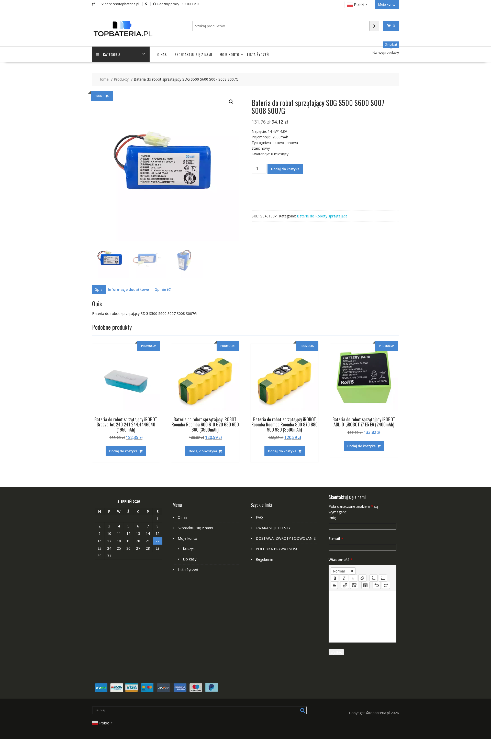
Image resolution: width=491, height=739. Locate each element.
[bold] (335, 578)
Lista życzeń (258, 54)
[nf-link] (345, 585)
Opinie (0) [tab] (162, 289)
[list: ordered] (374, 578)
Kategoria (111, 54)
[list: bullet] (383, 578)
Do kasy (189, 559)
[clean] (362, 578)
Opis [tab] (98, 289)
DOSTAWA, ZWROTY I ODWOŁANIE (286, 538)
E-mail (336, 538)
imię (332, 517)
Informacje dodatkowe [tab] (128, 289)
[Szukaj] (374, 26)
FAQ (259, 517)
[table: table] (365, 585)
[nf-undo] (377, 585)
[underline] (353, 578)
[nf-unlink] (354, 585)
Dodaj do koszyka (285, 169)
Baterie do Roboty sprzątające (322, 216)
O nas (162, 54)
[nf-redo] (386, 585)
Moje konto (387, 4)
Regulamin (264, 559)
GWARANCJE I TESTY (273, 527)
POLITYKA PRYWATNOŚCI (277, 548)
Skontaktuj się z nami (193, 54)
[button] (231, 101)
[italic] (344, 578)
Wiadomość (340, 559)
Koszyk (189, 548)
